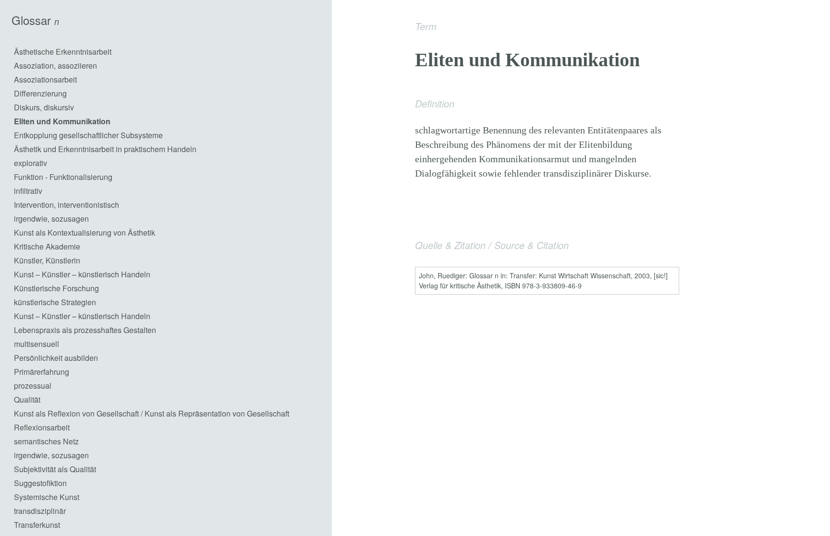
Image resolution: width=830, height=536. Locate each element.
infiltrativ (28, 190)
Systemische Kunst (46, 496)
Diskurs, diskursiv (44, 107)
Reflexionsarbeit (42, 427)
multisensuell (36, 343)
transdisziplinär (40, 510)
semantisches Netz (46, 441)
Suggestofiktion (40, 482)
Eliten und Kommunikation (62, 121)
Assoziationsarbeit (45, 79)
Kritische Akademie (47, 246)
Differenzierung (40, 93)
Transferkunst (37, 524)
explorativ (30, 162)
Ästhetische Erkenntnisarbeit (62, 51)
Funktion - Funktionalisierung (63, 176)
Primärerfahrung (41, 371)
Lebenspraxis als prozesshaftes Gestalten (85, 329)
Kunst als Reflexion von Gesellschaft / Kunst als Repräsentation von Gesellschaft (151, 413)
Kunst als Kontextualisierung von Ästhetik (84, 232)
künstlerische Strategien (55, 302)
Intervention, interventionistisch (66, 204)
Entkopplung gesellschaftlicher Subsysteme (88, 135)
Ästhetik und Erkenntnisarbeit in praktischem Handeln (105, 149)
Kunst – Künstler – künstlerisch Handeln (82, 274)
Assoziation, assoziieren (55, 65)
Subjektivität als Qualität (55, 469)
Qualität (27, 399)
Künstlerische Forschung (56, 288)
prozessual (32, 385)
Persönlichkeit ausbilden (56, 357)
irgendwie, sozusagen (51, 218)
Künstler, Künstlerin (47, 260)
